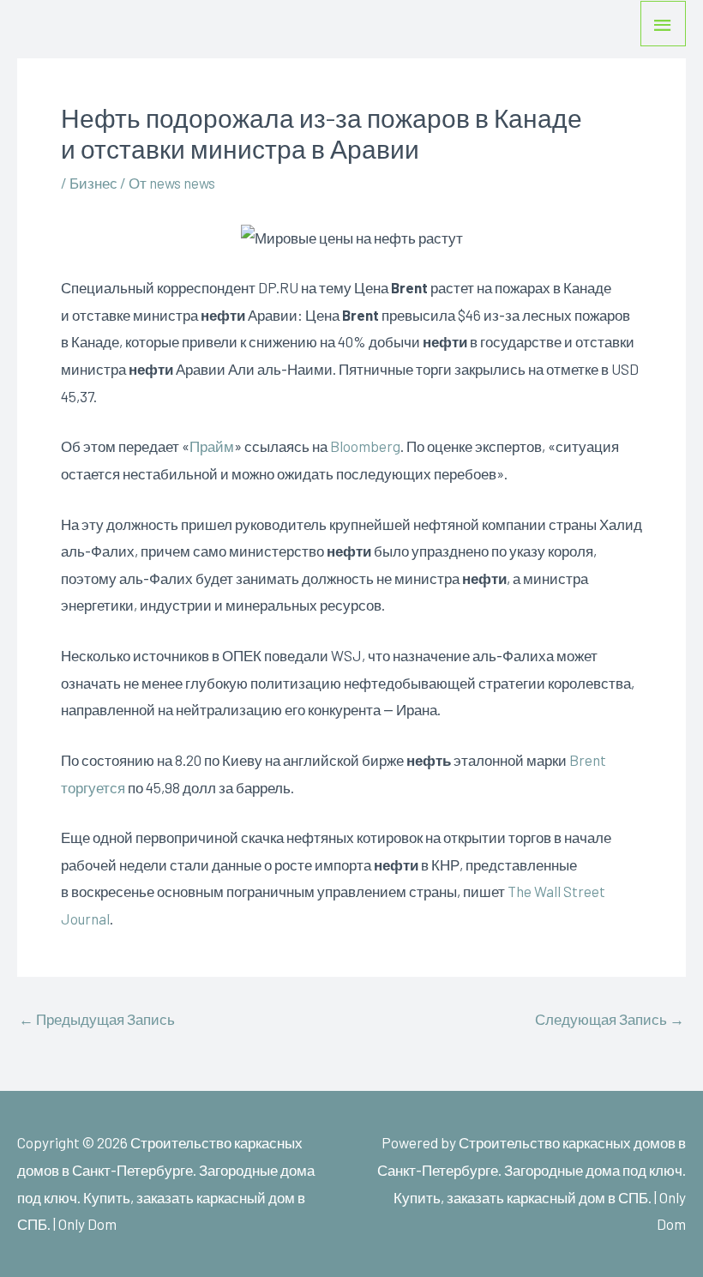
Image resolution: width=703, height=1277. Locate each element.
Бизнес (93, 182)
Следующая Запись (609, 1019)
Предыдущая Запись (97, 1019)
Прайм (211, 446)
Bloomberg (365, 446)
